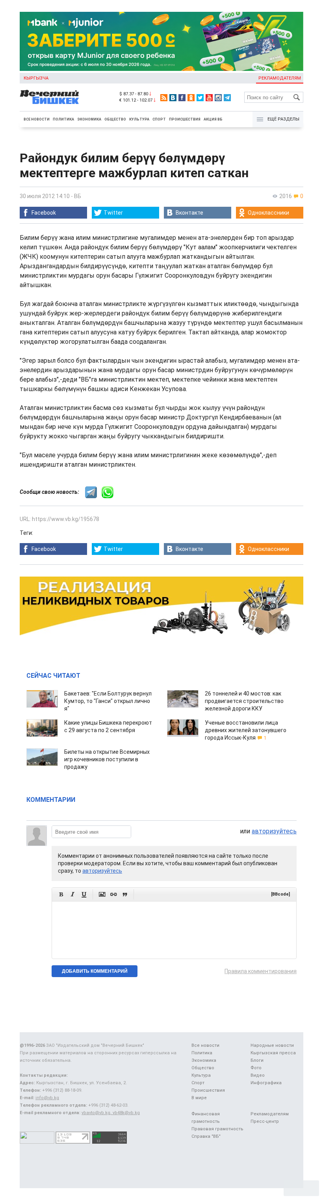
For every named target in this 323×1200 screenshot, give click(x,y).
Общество (115, 119)
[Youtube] (209, 97)
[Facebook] (182, 97)
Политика (63, 119)
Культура (139, 119)
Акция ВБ (213, 119)
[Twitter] (200, 97)
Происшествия (184, 119)
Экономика (89, 119)
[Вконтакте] (172, 97)
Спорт (159, 119)
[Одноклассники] (191, 97)
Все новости (37, 119)
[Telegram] (227, 97)
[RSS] (163, 97)
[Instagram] (218, 97)
